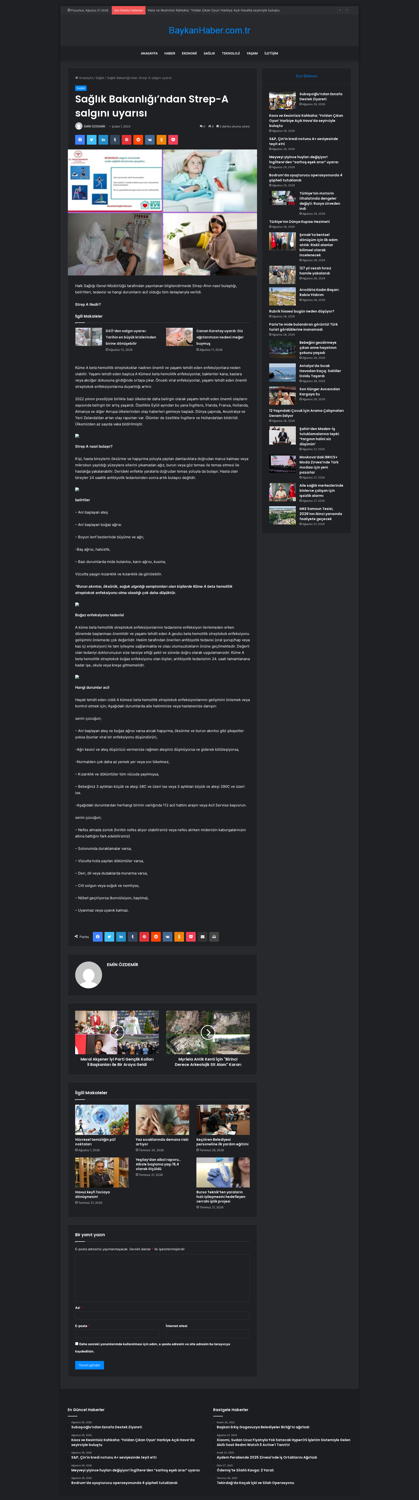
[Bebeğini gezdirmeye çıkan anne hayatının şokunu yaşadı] (282, 349)
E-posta (82, 1326)
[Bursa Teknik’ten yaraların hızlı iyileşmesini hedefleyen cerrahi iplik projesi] (223, 1172)
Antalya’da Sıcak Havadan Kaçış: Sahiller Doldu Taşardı (320, 370)
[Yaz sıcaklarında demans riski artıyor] (162, 1120)
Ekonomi (189, 53)
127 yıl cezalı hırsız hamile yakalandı (315, 271)
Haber (169, 53)
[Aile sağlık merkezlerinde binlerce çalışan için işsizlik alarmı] (282, 492)
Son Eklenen (306, 76)
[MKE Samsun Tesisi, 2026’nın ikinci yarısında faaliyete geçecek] (282, 515)
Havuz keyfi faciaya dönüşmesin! (92, 1194)
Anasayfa (149, 53)
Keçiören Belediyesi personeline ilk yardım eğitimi (222, 1142)
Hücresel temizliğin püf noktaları (95, 1142)
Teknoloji (231, 53)
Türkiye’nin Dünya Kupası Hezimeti (299, 221)
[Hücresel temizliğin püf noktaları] (102, 1120)
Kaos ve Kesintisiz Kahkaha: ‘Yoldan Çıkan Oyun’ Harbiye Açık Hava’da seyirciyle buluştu (306, 120)
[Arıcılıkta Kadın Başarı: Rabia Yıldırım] (282, 296)
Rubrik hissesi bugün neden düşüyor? (301, 311)
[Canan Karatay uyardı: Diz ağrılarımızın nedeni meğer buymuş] (179, 337)
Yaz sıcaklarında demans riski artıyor (162, 1142)
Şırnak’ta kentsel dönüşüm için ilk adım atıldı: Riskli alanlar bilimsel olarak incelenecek (318, 245)
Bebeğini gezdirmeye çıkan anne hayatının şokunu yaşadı (318, 347)
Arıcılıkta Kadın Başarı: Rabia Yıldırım (319, 292)
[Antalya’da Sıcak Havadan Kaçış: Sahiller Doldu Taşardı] (282, 372)
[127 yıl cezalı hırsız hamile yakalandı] (282, 275)
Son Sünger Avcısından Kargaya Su (319, 392)
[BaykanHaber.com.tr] (209, 30)
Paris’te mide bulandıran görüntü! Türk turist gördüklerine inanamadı (303, 327)
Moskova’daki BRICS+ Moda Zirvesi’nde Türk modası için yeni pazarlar (318, 465)
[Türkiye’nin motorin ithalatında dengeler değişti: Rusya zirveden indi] (282, 198)
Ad (78, 1308)
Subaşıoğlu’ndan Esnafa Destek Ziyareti (320, 97)
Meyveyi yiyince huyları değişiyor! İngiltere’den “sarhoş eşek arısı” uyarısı (303, 159)
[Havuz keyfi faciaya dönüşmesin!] (102, 1172)
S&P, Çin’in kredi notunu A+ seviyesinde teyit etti (185, 10)
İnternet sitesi (176, 1326)
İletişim (271, 53)
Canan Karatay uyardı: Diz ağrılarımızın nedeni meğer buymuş (220, 337)
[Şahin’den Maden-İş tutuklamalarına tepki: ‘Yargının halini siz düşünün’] (282, 435)
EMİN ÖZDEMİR (94, 126)
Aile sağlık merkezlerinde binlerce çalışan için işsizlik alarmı (321, 490)
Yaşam (252, 53)
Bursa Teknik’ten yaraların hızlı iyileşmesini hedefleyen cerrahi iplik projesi (220, 1197)
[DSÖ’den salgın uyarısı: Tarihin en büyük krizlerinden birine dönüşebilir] (88, 337)
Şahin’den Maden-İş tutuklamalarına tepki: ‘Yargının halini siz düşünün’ (319, 436)
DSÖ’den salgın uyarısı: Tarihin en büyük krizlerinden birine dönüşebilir (131, 337)
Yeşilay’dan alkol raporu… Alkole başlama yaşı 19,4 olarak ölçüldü (158, 1164)
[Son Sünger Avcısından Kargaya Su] (282, 396)
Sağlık (209, 53)
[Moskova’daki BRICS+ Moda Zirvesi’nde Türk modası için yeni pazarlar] (282, 464)
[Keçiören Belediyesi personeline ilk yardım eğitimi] (223, 1120)
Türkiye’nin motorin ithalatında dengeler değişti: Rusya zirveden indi (319, 201)
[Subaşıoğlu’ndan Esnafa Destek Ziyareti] (282, 101)
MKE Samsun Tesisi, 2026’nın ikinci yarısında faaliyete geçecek (320, 513)
